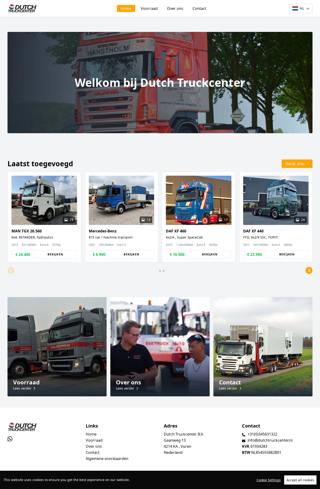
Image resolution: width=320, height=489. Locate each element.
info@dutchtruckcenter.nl (270, 440)
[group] (44, 217)
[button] (11, 270)
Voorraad (149, 8)
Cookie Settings (269, 480)
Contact (199, 8)
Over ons (175, 8)
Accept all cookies (300, 480)
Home (126, 8)
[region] (160, 480)
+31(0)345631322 (262, 434)
